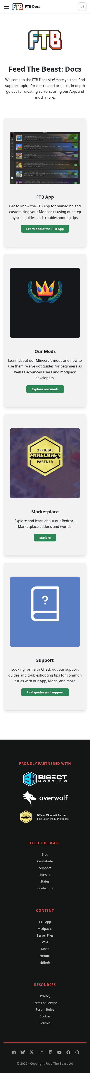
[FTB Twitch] (50, 1052)
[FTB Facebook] (68, 1052)
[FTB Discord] (13, 1052)
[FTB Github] (77, 1052)
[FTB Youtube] (59, 1052)
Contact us (45, 888)
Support (45, 868)
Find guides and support (45, 692)
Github (45, 962)
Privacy (45, 996)
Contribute (45, 861)
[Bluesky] (22, 1052)
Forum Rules (45, 1009)
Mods (45, 949)
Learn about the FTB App (45, 229)
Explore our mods (45, 389)
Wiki (45, 942)
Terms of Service (45, 1003)
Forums (45, 956)
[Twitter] (31, 1052)
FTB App (45, 922)
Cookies (45, 1016)
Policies (45, 1023)
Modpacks (45, 928)
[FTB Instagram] (41, 1052)
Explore (45, 538)
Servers (45, 874)
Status (45, 881)
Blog (45, 854)
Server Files (45, 935)
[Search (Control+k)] (82, 6)
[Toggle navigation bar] (6, 6)
